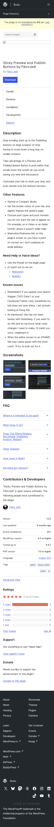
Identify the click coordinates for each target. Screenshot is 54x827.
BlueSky (16, 276)
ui (49, 571)
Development (13, 114)
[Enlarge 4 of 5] (46, 364)
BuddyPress (11, 767)
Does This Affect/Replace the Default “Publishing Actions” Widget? (17, 436)
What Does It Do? (13, 425)
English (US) (45, 558)
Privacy (7, 715)
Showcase (34, 699)
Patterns (33, 715)
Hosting (7, 710)
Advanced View (11, 579)
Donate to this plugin (14, 680)
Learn (6, 725)
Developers (9, 736)
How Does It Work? (14, 458)
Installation (12, 107)
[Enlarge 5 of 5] (46, 378)
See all (47, 631)
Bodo (13, 780)
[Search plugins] (35, 35)
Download (10, 79)
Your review (9, 631)
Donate (34, 736)
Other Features (11, 449)
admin (32, 565)
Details (10, 91)
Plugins (32, 710)
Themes (32, 704)
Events (32, 730)
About (6, 699)
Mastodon (18, 271)
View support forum (14, 653)
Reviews (10, 99)
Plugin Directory (11, 13)
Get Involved (35, 725)
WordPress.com (13, 751)
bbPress (9, 762)
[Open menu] (49, 4)
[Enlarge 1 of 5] (21, 364)
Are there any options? (15, 468)
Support (10, 122)
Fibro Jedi (12, 71)
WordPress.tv (12, 741)
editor (43, 571)
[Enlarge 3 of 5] (21, 394)
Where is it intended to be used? (21, 415)
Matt (7, 756)
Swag (33, 741)
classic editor (44, 565)
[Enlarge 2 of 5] (21, 379)
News (6, 704)
